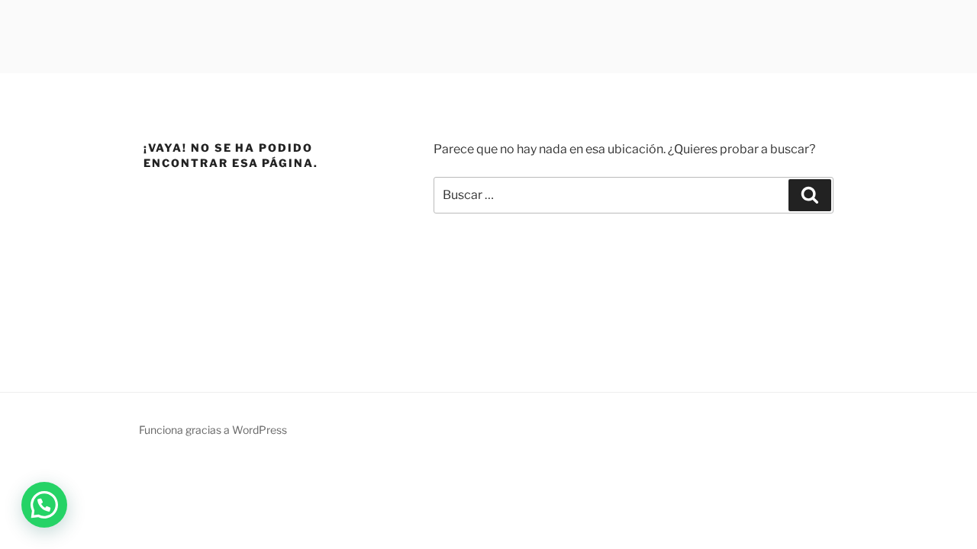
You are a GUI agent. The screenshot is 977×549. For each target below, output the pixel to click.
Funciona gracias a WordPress (213, 429)
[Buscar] (809, 195)
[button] (44, 505)
